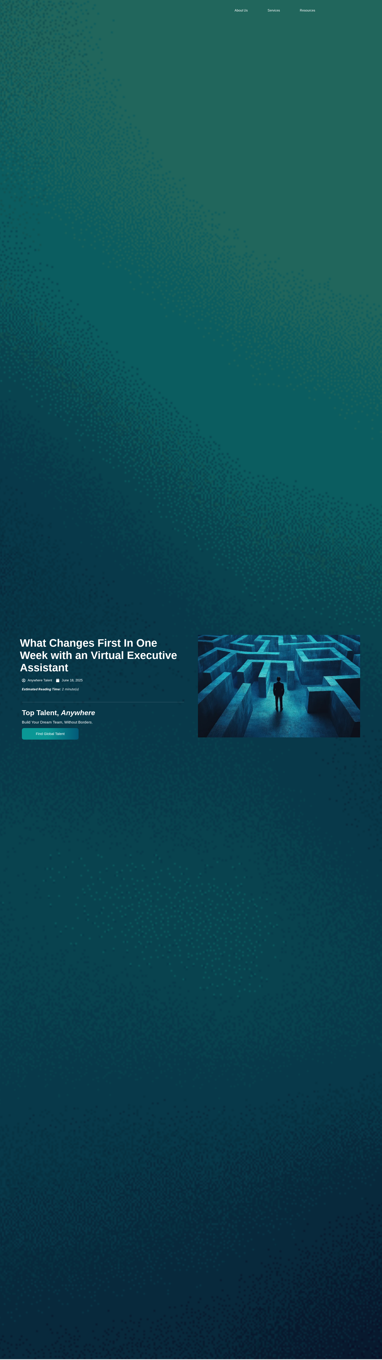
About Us (241, 10)
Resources (307, 10)
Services (274, 10)
